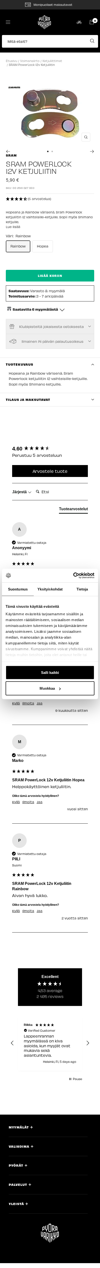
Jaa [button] (39, 703)
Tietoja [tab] (82, 589)
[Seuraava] (92, 151)
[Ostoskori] (91, 22)
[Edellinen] (8, 151)
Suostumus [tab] (18, 589)
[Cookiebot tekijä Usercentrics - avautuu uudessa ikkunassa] (73, 575)
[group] (50, 449)
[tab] (73, 510)
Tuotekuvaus (19, 364)
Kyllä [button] (16, 703)
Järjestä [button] (20, 492)
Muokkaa (47, 688)
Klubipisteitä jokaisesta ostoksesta (51, 326)
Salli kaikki (50, 672)
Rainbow (18, 246)
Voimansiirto (30, 60)
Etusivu (11, 60)
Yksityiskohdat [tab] (50, 589)
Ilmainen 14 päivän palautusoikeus (52, 341)
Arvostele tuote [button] (50, 471)
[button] (50, 44)
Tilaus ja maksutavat (28, 399)
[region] (50, 1043)
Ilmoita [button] (28, 703)
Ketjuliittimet (52, 60)
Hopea (42, 246)
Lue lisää (13, 227)
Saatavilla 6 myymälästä (35, 309)
